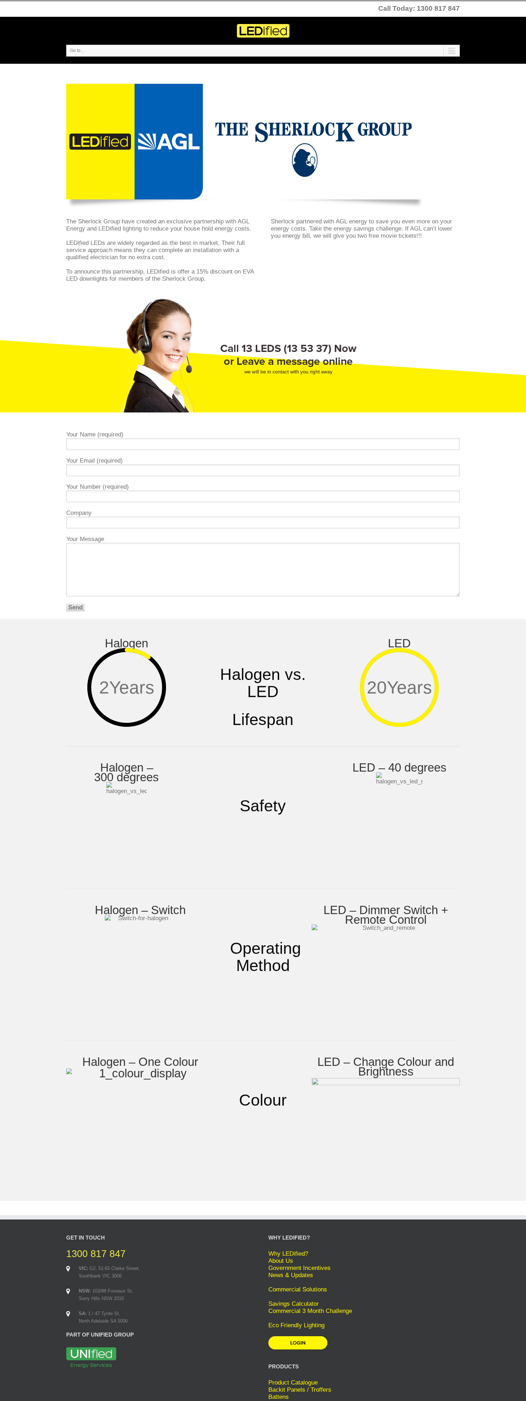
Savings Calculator (293, 1303)
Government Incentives (299, 1268)
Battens (278, 1396)
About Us (280, 1260)
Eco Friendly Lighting (296, 1325)
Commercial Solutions (297, 1289)
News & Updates (290, 1275)
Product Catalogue (293, 1382)
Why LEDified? (288, 1253)
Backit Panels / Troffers (299, 1389)
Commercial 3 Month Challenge (310, 1311)
